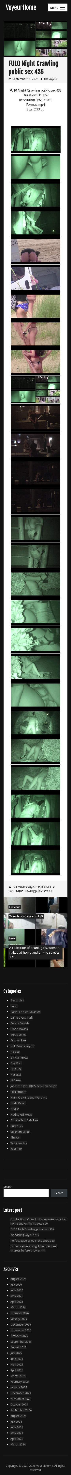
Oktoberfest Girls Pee (24, 1120)
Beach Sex (17, 1000)
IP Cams (15, 1080)
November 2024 (20, 1399)
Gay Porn (16, 1063)
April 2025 (16, 1370)
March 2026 (18, 1307)
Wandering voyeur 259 (24, 1235)
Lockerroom (18, 1092)
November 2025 (20, 1330)
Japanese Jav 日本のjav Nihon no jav (33, 1086)
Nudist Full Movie (21, 1114)
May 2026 (16, 1296)
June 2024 (16, 1427)
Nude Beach (18, 1103)
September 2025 (21, 1341)
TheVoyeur (50, 79)
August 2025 (18, 1347)
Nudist (14, 1109)
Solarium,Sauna (20, 1132)
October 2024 (19, 1404)
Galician (15, 1052)
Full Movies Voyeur (24, 887)
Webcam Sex (18, 1143)
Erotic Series (18, 1034)
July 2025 (16, 1353)
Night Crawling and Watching (28, 1097)
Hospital (15, 1074)
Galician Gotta (19, 1057)
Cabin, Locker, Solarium (25, 1012)
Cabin (14, 1006)
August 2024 (18, 1416)
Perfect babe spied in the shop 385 (32, 1240)
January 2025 (18, 1387)
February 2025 (19, 1381)
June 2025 (16, 1359)
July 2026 (16, 1284)
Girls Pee (16, 1069)
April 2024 (16, 1439)
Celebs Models (19, 1023)
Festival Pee (18, 1040)
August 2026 (18, 1279)
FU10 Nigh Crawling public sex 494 (32, 1229)
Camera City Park (21, 1017)
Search (8, 1187)
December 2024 (20, 1393)
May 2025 (16, 1364)
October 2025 (19, 1336)
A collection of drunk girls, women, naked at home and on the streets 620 (38, 1221)
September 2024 (21, 1410)
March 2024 (18, 1444)
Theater (15, 1137)
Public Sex (44, 887)
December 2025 (20, 1324)
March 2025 (18, 1376)
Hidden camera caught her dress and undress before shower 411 (33, 1248)
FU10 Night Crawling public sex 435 (30, 891)
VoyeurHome (21, 7)
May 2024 (16, 1433)
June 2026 (16, 1290)
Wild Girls (16, 1149)
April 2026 (16, 1301)
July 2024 (16, 1421)
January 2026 (18, 1319)
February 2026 (19, 1313)
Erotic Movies (19, 1029)
